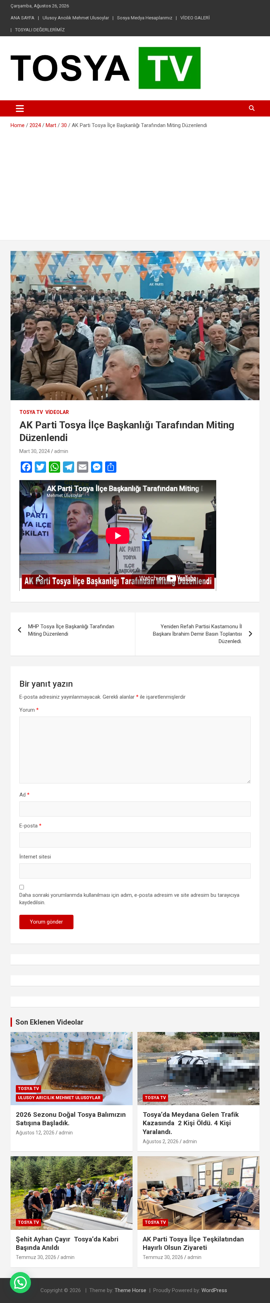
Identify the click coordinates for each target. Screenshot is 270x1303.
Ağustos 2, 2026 (161, 1141)
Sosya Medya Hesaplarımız (144, 17)
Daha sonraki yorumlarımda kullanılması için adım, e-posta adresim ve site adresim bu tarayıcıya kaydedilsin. (129, 899)
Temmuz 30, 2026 (36, 1257)
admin (61, 451)
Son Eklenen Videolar (49, 1022)
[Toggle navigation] (20, 108)
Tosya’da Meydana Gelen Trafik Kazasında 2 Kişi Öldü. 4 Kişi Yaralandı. (191, 1123)
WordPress (214, 1290)
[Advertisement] (135, 182)
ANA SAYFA (22, 17)
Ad (24, 795)
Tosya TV (31, 412)
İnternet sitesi (35, 857)
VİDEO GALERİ (195, 17)
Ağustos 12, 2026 (35, 1132)
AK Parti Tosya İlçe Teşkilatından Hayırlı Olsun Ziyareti (193, 1243)
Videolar (57, 412)
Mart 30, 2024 (34, 451)
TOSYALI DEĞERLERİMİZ (40, 29)
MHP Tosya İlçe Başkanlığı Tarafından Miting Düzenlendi (71, 630)
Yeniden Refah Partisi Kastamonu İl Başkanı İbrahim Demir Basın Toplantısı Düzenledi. (197, 633)
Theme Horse (130, 1290)
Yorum (29, 710)
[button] (20, 1282)
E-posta (30, 826)
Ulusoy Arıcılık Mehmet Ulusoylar (76, 17)
